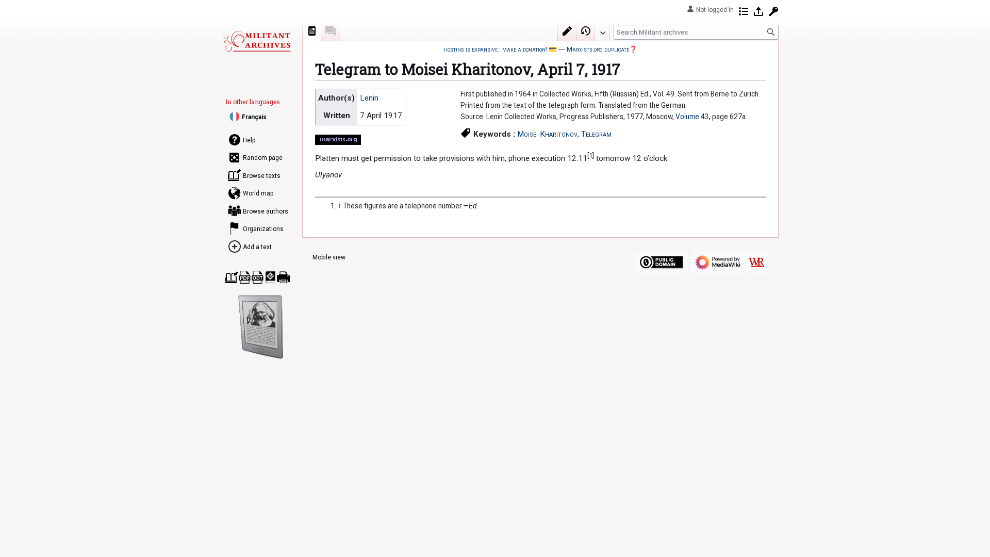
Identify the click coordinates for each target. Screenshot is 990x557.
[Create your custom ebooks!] (261, 327)
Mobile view (328, 257)
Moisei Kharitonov (547, 134)
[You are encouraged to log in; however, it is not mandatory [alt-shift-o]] (758, 11)
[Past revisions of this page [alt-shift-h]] (585, 31)
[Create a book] (231, 277)
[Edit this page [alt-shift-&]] (567, 31)
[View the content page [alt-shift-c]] (312, 31)
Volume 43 (692, 116)
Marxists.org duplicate (598, 49)
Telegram (596, 134)
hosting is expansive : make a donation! (495, 49)
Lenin (369, 98)
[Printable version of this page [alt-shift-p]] (283, 277)
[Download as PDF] (244, 277)
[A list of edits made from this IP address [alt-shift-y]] (743, 11)
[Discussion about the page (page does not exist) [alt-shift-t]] (330, 31)
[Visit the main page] (257, 41)
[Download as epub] (270, 277)
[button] (602, 30)
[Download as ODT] (257, 277)
